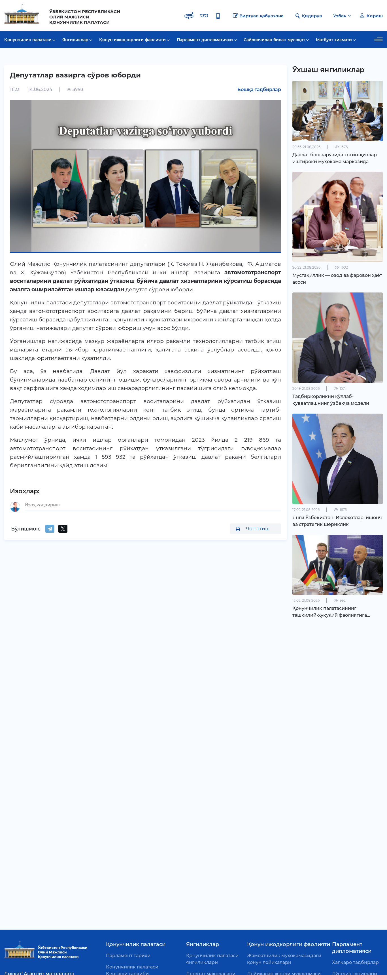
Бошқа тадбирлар (259, 89)
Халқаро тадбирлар (355, 962)
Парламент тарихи (128, 955)
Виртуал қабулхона (261, 15)
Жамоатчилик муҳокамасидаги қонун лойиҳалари (284, 959)
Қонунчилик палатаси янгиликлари (212, 959)
